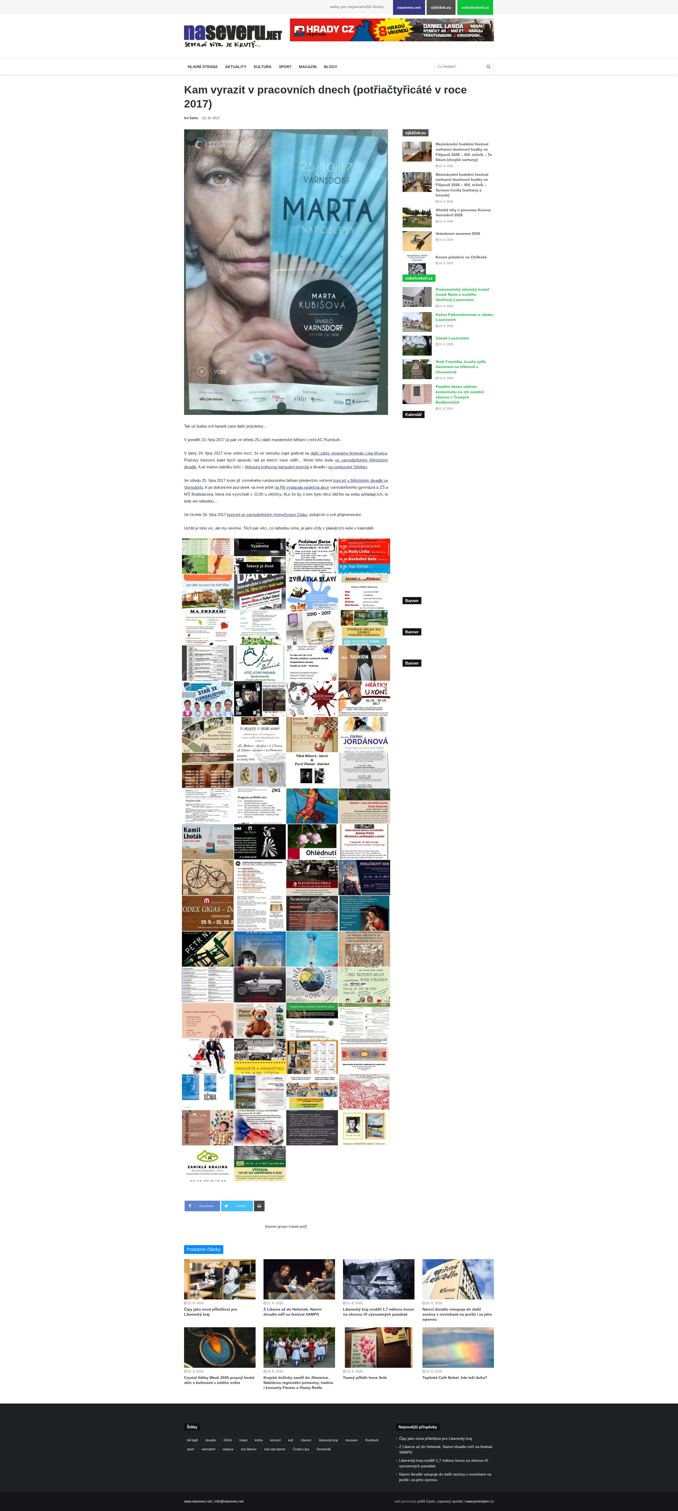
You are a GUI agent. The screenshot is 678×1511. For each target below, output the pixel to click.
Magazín (307, 67)
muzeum (351, 1440)
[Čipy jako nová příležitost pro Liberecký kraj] (220, 1279)
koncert (275, 1440)
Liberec (306, 1440)
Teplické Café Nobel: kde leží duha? (454, 1377)
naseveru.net (409, 7)
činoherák (323, 1449)
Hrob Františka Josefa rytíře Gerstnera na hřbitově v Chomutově (461, 367)
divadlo (211, 1440)
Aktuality (235, 67)
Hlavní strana (203, 67)
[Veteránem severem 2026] (417, 241)
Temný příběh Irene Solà (365, 1377)
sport (190, 1449)
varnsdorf (208, 1449)
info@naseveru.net (229, 1501)
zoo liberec (249, 1449)
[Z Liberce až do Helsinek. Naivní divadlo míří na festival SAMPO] (299, 1279)
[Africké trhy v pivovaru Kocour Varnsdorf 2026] (417, 217)
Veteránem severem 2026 (458, 233)
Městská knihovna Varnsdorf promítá (277, 467)
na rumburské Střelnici (347, 467)
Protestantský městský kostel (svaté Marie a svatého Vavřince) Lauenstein (462, 294)
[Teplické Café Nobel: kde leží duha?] (458, 1347)
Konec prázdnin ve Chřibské (461, 257)
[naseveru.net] (233, 36)
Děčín (228, 1440)
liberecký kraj (328, 1440)
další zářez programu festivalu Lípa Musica (349, 453)
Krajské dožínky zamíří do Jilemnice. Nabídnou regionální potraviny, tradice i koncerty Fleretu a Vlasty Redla (298, 1382)
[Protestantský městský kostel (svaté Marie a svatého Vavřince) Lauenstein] (417, 297)
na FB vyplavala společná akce (302, 487)
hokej (243, 1440)
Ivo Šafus (191, 118)
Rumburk (371, 1440)
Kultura (262, 67)
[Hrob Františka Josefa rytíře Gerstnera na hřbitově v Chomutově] (417, 369)
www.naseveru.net (198, 1501)
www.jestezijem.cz (480, 1501)
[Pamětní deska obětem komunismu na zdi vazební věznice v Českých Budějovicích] (417, 394)
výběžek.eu (441, 7)
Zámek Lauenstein (452, 338)
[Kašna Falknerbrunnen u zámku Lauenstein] (417, 322)
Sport (285, 67)
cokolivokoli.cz (475, 7)
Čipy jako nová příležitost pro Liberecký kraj (435, 1439)
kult (290, 1440)
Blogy (330, 67)
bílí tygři (192, 1440)
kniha (259, 1440)
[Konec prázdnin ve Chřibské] (417, 265)
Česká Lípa (301, 1449)
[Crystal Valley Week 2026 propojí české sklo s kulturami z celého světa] (220, 1347)
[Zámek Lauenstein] (417, 346)
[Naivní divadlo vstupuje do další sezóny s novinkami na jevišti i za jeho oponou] (458, 1279)
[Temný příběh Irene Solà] (378, 1347)
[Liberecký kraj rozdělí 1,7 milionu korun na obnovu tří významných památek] (378, 1279)
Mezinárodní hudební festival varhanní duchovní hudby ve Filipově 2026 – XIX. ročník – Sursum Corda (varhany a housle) (462, 184)
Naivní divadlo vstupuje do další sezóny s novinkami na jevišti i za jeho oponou (457, 1314)
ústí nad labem (274, 1449)
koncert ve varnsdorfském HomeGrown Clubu (267, 514)
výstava (227, 1449)
